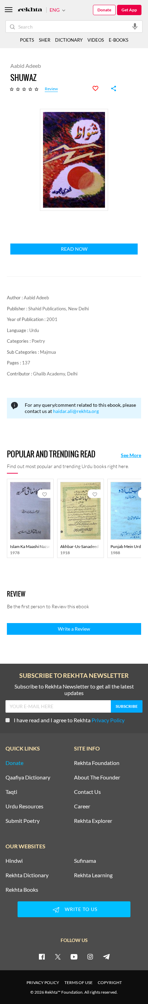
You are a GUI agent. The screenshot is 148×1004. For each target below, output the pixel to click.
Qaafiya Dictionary (28, 777)
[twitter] (57, 956)
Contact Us (87, 792)
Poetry (38, 341)
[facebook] (41, 956)
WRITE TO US (81, 909)
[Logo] (30, 10)
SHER (44, 40)
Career (82, 806)
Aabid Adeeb (36, 297)
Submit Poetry (23, 821)
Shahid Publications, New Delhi (58, 308)
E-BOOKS (118, 40)
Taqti (11, 792)
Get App (129, 9)
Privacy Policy (108, 720)
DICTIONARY (69, 40)
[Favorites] (99, 88)
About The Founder (97, 777)
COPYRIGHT (110, 982)
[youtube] (74, 956)
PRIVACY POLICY (43, 982)
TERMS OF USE (78, 982)
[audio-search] (134, 26)
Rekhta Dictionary (27, 875)
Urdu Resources (24, 806)
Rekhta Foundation (96, 763)
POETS (27, 40)
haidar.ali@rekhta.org (76, 411)
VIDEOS (95, 40)
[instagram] (90, 956)
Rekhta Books (22, 889)
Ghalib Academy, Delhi (55, 373)
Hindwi (14, 860)
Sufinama (85, 860)
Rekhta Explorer (93, 821)
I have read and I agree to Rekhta (69, 720)
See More (131, 455)
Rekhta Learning (93, 875)
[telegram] (106, 956)
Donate (104, 9)
